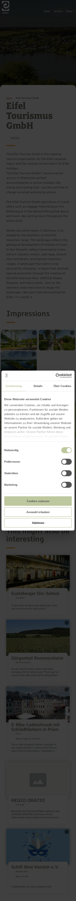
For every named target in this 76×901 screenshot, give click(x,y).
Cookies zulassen (38, 501)
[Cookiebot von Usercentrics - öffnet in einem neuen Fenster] (55, 375)
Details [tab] (38, 386)
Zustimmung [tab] (14, 386)
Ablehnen (38, 522)
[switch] (66, 462)
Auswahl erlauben (38, 511)
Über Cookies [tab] (62, 386)
